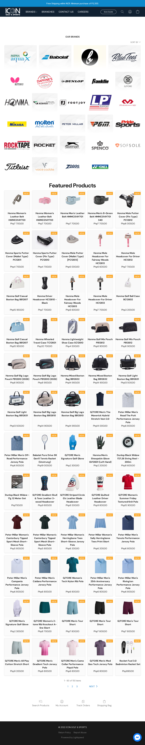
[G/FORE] (128, 81)
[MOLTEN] (44, 124)
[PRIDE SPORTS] (128, 124)
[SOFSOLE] (128, 145)
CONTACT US (66, 11)
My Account (62, 705)
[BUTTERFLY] (17, 81)
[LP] (100, 102)
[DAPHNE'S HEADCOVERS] (44, 81)
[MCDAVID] (128, 102)
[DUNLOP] (72, 81)
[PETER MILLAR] (72, 124)
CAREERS (83, 11)
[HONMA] (17, 102)
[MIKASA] (17, 124)
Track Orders (83, 705)
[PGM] (100, 124)
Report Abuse (80, 732)
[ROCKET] (44, 145)
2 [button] (72, 686)
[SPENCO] (100, 145)
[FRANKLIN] (100, 81)
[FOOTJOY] (72, 102)
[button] (13, 11)
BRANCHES (48, 11)
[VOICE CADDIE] (44, 166)
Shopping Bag (104, 705)
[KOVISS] (44, 102)
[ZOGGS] (72, 166)
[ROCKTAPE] (17, 145)
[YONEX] (100, 166)
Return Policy (64, 732)
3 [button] (77, 686)
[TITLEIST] (17, 166)
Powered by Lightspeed (72, 737)
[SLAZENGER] (72, 145)
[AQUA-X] (20, 57)
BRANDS (31, 11)
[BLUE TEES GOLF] (124, 57)
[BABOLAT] (55, 57)
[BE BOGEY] (90, 57)
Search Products (40, 705)
